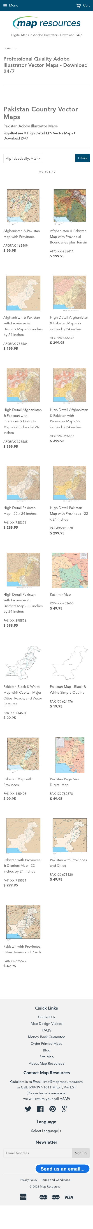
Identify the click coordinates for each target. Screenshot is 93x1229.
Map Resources (50, 1186)
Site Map (47, 1057)
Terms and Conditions (55, 1180)
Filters (82, 158)
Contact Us (46, 1017)
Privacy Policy (28, 1180)
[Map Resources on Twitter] (28, 1110)
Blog (46, 1050)
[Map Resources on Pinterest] (52, 1110)
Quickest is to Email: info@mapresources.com (46, 1081)
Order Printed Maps (46, 1043)
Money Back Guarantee (46, 1037)
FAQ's (46, 1030)
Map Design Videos (46, 1023)
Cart (86, 5)
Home (7, 48)
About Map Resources (46, 1063)
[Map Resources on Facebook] (40, 1110)
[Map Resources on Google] (64, 1110)
